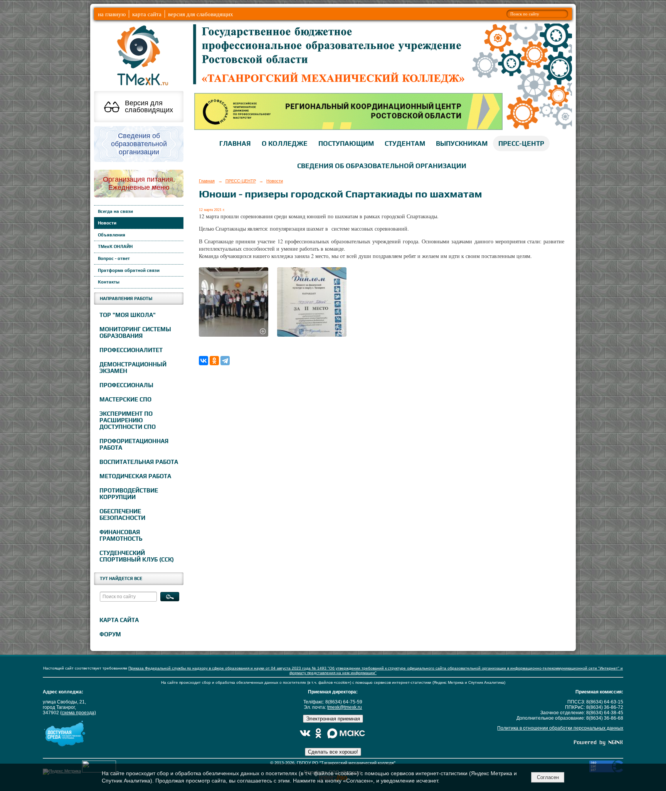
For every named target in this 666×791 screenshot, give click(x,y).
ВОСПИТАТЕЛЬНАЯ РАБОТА (138, 462)
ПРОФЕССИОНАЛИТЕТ (131, 350)
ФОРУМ (110, 634)
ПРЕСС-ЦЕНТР (521, 143)
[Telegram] (225, 360)
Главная (207, 181)
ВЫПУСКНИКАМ (462, 143)
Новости (107, 223)
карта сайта (146, 14)
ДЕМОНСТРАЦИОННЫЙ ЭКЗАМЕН (132, 367)
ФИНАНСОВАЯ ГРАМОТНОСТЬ (120, 535)
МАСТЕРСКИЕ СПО (125, 399)
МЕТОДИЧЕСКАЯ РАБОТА (135, 476)
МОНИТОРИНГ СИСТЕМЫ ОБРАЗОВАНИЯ (135, 332)
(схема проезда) (78, 712)
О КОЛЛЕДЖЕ (285, 143)
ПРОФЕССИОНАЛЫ (126, 385)
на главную (112, 14)
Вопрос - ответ (114, 258)
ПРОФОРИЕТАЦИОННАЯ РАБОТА (133, 444)
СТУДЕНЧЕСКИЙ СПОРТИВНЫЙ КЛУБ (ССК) (136, 556)
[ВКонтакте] (203, 360)
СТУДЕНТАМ (405, 143)
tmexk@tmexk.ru (344, 707)
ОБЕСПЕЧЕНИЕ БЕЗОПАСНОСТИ (122, 514)
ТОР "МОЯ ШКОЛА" (127, 315)
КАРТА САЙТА (119, 620)
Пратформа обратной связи (129, 270)
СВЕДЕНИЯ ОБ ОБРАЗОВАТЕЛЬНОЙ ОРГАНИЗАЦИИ (381, 166)
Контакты (108, 282)
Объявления (111, 235)
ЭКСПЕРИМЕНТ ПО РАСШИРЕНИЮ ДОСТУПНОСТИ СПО (127, 420)
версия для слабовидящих (200, 14)
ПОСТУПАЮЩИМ (346, 143)
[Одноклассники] (214, 360)
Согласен (548, 777)
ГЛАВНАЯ (235, 143)
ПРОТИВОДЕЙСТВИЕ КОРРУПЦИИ (128, 493)
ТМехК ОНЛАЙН (115, 246)
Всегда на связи (115, 211)
